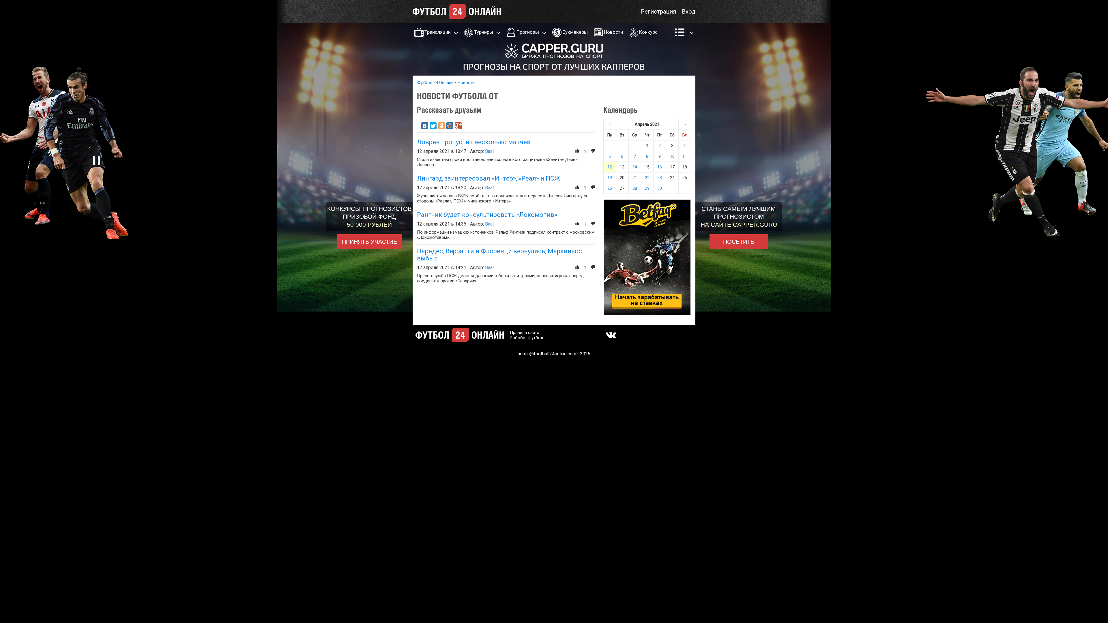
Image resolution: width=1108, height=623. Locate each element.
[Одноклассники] (441, 125)
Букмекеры (575, 32)
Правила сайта (524, 332)
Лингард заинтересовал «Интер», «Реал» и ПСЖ (488, 178)
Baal (489, 151)
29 (647, 188)
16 (659, 167)
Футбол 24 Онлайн (435, 82)
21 (634, 177)
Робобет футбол (526, 337)
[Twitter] (433, 125)
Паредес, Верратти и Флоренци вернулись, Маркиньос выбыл (499, 254)
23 (659, 177)
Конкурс (648, 32)
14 (634, 167)
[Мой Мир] (449, 125)
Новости (613, 32)
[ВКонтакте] (424, 125)
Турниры (483, 32)
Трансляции (437, 32)
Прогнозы (527, 32)
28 (634, 188)
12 (609, 167)
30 (659, 188)
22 (647, 177)
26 (609, 188)
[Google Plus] (458, 125)
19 (609, 177)
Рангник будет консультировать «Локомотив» (487, 214)
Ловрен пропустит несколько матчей (474, 142)
